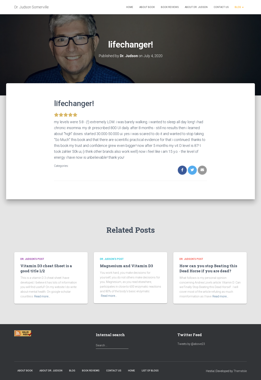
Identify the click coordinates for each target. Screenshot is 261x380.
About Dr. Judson (196, 7)
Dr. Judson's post (32, 259)
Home (129, 7)
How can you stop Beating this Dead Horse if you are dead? (208, 268)
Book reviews (170, 7)
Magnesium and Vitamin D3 (126, 265)
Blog (238, 7)
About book (147, 7)
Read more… (42, 296)
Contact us (221, 7)
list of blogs (150, 370)
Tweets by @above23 (191, 344)
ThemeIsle (240, 371)
